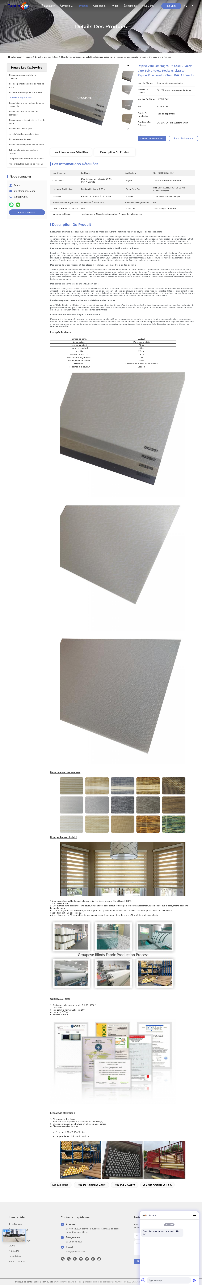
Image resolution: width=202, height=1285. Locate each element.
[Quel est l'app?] (11, 205)
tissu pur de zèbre (124, 1185)
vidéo (115, 6)
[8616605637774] (99, 1259)
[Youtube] (81, 1259)
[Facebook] (75, 1259)
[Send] (194, 1280)
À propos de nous (67, 6)
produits (83, 6)
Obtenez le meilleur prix (152, 139)
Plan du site (47, 1282)
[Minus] (194, 1215)
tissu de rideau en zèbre (91, 1185)
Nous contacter (17, 1261)
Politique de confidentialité (27, 1282)
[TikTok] (93, 1259)
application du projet (100, 6)
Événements (130, 6)
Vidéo (12, 1245)
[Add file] (143, 1280)
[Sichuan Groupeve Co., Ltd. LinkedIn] (87, 1259)
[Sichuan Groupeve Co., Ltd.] (18, 6)
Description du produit (114, 152)
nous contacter (149, 6)
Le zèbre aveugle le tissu (47, 57)
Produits (29, 57)
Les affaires (15, 1256)
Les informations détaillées (71, 152)
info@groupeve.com (24, 191)
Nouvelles (14, 1251)
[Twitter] (69, 1259)
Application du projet (20, 1240)
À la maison (48, 6)
